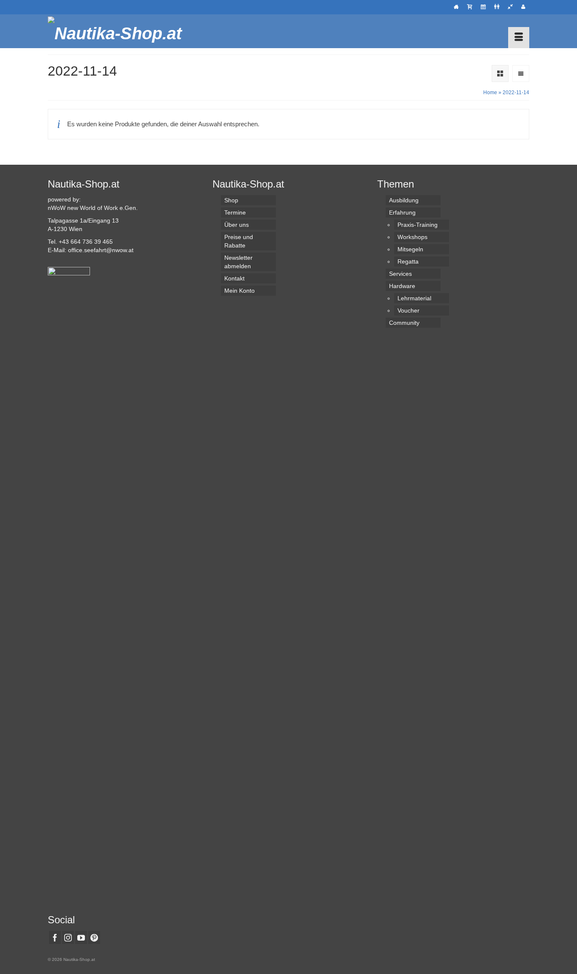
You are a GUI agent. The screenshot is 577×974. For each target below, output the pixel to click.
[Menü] (518, 37)
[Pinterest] (94, 937)
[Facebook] (55, 937)
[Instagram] (68, 937)
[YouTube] (81, 937)
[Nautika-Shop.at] (124, 31)
